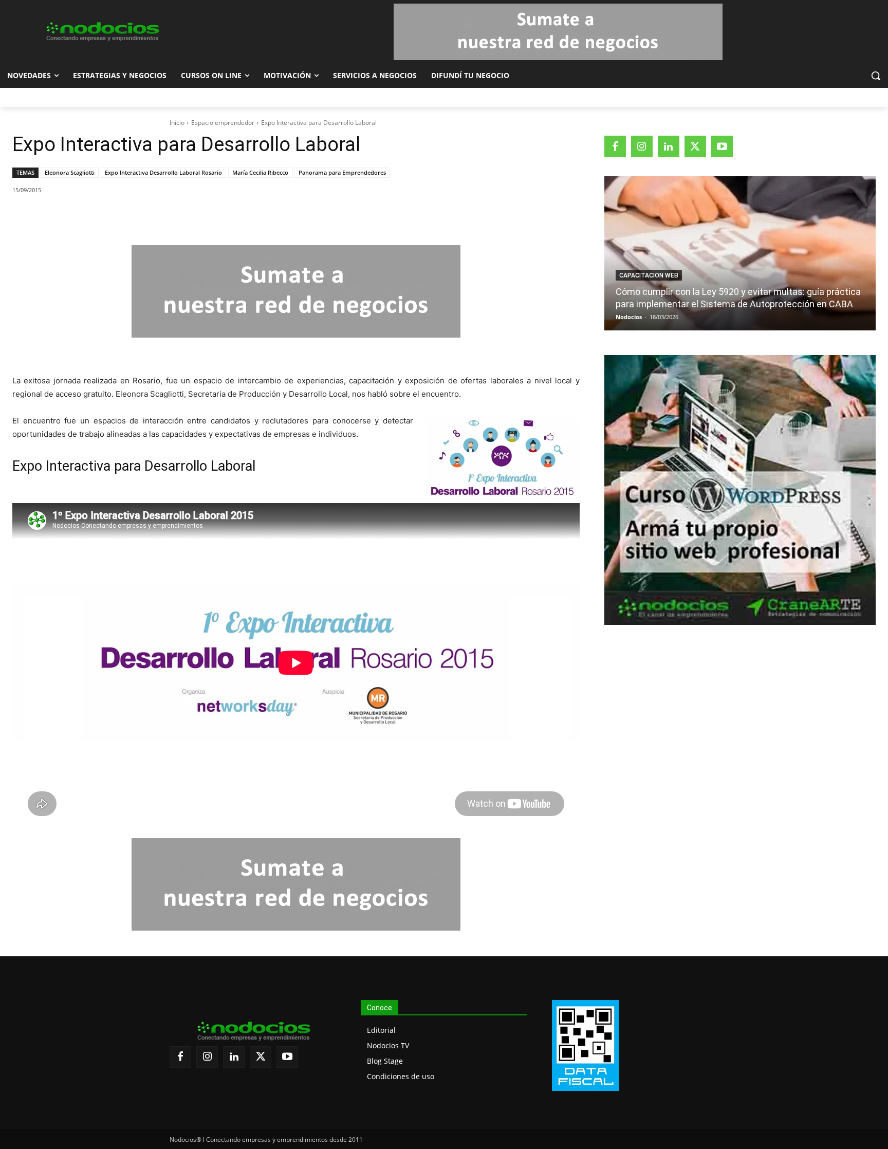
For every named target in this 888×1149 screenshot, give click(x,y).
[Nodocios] (101, 32)
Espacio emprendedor (222, 122)
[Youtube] (722, 146)
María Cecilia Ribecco (260, 172)
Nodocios (629, 317)
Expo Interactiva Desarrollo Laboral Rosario (163, 172)
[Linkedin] (154, 216)
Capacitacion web (648, 275)
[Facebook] (83, 216)
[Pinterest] (131, 216)
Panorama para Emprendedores (342, 172)
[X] (107, 216)
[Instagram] (642, 146)
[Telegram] (178, 216)
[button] (875, 75)
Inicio (177, 122)
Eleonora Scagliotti (70, 172)
